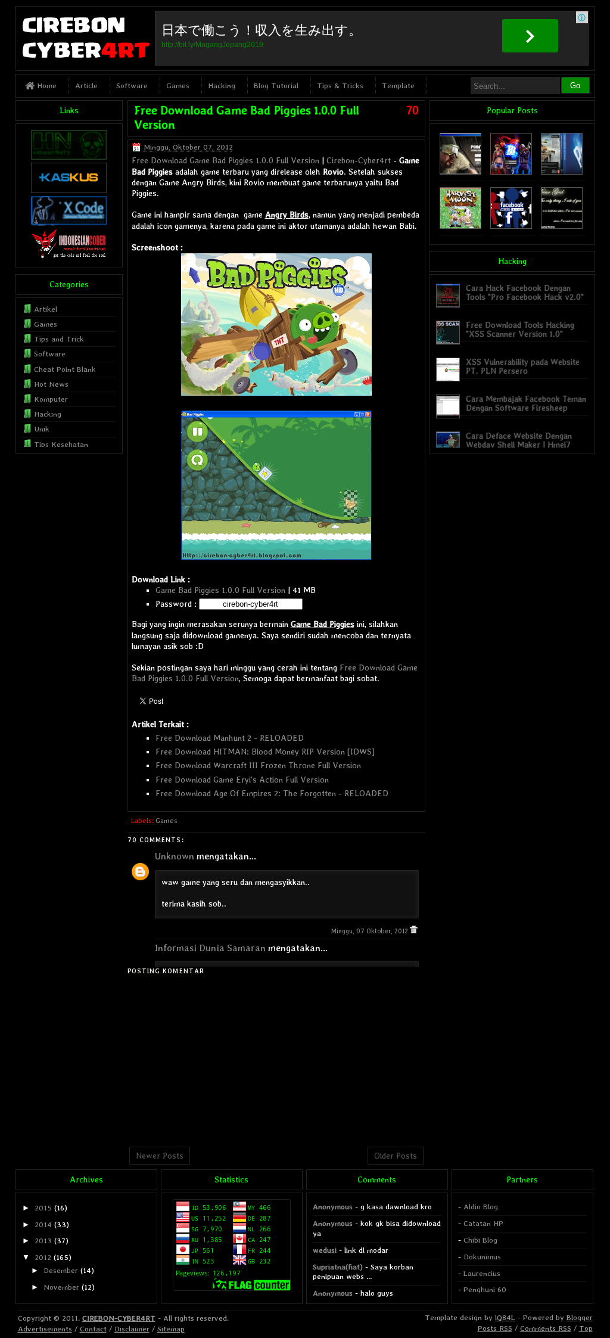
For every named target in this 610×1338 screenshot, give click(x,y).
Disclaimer (132, 1328)
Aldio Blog (480, 1206)
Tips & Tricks (340, 85)
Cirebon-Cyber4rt (358, 160)
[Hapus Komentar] (414, 931)
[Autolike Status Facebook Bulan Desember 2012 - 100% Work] (511, 226)
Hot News (51, 384)
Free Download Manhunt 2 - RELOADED (229, 738)
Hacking (221, 85)
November (61, 1287)
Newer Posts (159, 1155)
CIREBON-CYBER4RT (118, 1318)
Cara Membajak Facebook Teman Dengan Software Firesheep (526, 403)
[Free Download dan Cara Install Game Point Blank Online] (511, 171)
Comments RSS (545, 1328)
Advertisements (45, 1328)
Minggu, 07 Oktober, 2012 (370, 931)
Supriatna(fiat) (338, 1266)
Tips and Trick (59, 338)
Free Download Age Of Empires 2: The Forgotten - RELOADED (271, 793)
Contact (93, 1328)
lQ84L (505, 1317)
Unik (41, 428)
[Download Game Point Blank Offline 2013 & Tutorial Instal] (460, 171)
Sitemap (171, 1328)
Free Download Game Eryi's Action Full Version (242, 779)
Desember (60, 1270)
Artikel (45, 309)
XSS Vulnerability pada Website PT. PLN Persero (523, 366)
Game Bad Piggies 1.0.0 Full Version (220, 590)
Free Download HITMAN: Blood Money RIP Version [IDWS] (265, 751)
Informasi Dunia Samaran (210, 948)
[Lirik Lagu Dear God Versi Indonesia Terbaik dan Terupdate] (562, 226)
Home (46, 85)
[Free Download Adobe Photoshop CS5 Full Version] (562, 171)
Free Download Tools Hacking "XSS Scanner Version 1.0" (520, 329)
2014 (43, 1224)
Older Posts (395, 1155)
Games (177, 85)
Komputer (51, 399)
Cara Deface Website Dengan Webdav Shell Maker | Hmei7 (519, 440)
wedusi (325, 1250)
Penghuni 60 (484, 1289)
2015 (43, 1207)
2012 (43, 1257)
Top (586, 1328)
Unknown (174, 856)
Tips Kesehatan (61, 444)
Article (86, 85)
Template (398, 85)
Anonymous (333, 1206)
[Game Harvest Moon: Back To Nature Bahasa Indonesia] (460, 226)
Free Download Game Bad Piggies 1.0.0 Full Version (225, 160)
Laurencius (481, 1273)
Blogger (580, 1317)
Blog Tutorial (276, 85)
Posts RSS (495, 1328)
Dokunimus (482, 1256)
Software (132, 85)
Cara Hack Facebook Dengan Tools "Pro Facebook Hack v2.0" (525, 292)
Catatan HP (483, 1223)
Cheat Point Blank (65, 369)
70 (412, 110)
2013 (43, 1240)
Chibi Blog (480, 1239)
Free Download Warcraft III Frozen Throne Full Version (258, 765)
